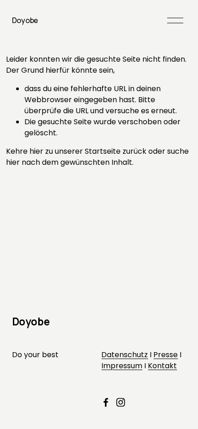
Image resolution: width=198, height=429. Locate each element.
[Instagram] (120, 402)
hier (36, 151)
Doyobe (25, 20)
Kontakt (162, 365)
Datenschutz (124, 354)
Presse (165, 354)
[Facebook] (106, 402)
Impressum (121, 365)
